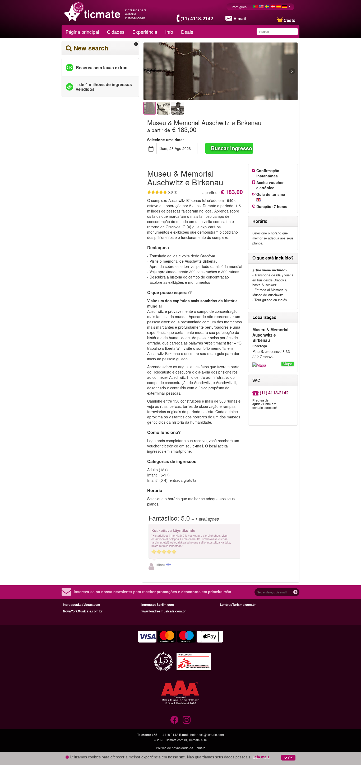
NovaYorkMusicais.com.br (83, 611)
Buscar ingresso (231, 148)
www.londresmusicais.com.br (163, 611)
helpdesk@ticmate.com (207, 734)
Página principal (82, 31)
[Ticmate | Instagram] (187, 720)
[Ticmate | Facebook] (174, 720)
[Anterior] (178, 71)
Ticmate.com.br (176, 740)
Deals (187, 31)
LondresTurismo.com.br (238, 604)
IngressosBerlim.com (157, 604)
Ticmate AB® (197, 740)
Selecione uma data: (165, 139)
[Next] (263, 71)
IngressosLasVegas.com (81, 604)
